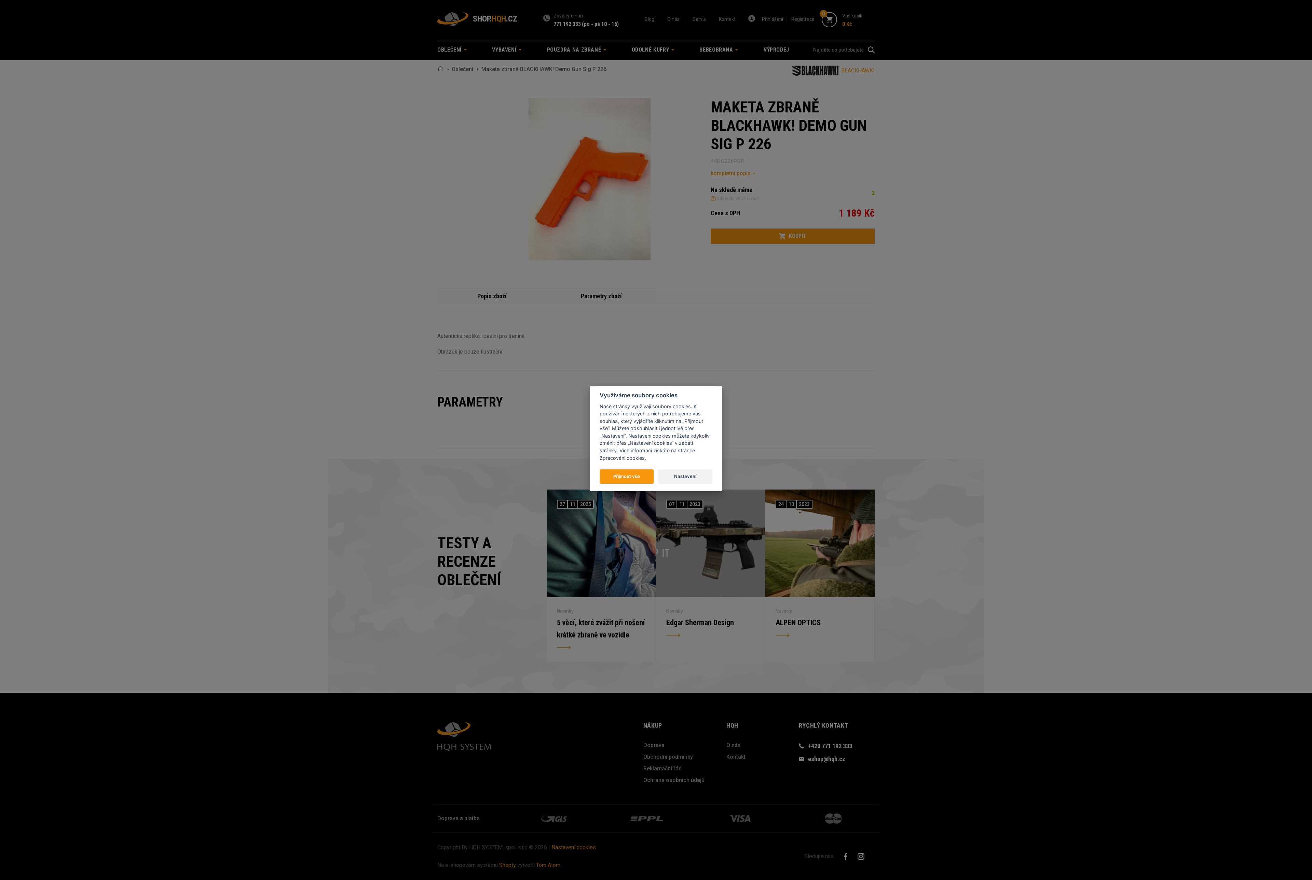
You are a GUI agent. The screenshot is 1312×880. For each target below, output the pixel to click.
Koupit (797, 236)
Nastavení (685, 476)
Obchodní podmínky (668, 757)
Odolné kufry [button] (651, 49)
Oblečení (462, 69)
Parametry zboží (601, 296)
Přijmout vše (626, 476)
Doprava (654, 745)
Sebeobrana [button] (717, 49)
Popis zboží (492, 296)
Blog (649, 19)
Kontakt (727, 19)
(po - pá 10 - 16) (600, 24)
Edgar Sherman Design (700, 622)
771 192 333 (567, 24)
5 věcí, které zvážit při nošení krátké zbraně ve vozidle (601, 628)
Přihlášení (772, 19)
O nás (673, 19)
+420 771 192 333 (830, 746)
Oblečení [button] (450, 49)
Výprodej (776, 49)
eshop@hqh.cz (826, 758)
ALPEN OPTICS (798, 622)
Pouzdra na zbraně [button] (575, 49)
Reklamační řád (662, 768)
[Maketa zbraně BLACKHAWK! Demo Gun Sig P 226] (589, 179)
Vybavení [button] (505, 49)
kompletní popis (731, 173)
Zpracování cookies (622, 458)
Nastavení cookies (573, 847)
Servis (699, 19)
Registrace (803, 19)
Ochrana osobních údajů (674, 780)
